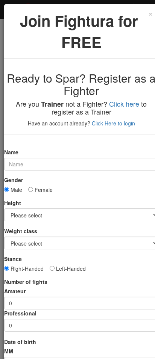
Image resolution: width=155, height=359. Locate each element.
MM (8, 351)
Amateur (15, 291)
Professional (20, 313)
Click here (124, 104)
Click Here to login (113, 123)
